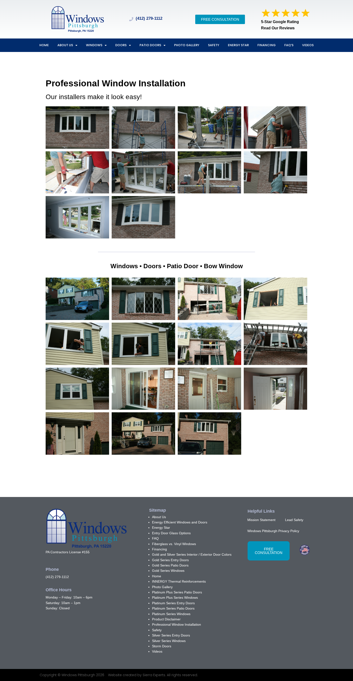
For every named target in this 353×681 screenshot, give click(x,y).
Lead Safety (294, 520)
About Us (65, 45)
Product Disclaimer (166, 619)
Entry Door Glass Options (171, 533)
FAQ (155, 538)
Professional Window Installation (176, 624)
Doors (121, 45)
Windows (94, 45)
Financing (266, 45)
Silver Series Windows (169, 641)
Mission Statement (261, 520)
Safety (213, 45)
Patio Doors (150, 45)
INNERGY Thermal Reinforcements (179, 581)
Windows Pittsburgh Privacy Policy (273, 531)
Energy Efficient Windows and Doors (179, 522)
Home (44, 45)
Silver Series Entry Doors (171, 635)
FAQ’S (288, 45)
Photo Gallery (186, 45)
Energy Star (238, 45)
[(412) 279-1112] (131, 19)
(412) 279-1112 (149, 18)
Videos (308, 45)
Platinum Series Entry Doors (173, 603)
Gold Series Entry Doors (170, 560)
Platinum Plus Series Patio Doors (177, 592)
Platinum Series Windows (171, 614)
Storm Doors (161, 646)
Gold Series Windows (168, 571)
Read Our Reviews (278, 28)
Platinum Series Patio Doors (173, 608)
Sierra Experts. (155, 675)
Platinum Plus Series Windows (175, 597)
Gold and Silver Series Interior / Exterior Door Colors (191, 554)
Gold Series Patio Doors (170, 565)
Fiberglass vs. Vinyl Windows (174, 544)
